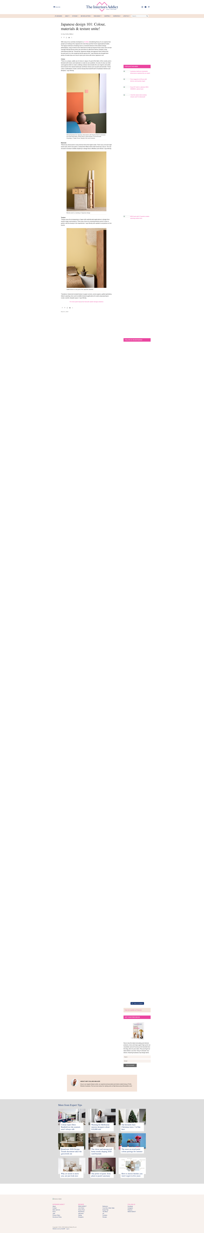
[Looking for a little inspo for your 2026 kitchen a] (137, 369)
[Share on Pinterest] (64, 37)
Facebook (130, 1206)
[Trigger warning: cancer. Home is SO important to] (137, 706)
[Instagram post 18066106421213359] (128, 348)
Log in (67, 1228)
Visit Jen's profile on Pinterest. (133, 1010)
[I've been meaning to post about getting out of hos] (146, 449)
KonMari (86, 42)
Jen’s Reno (81, 1208)
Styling (80, 1215)
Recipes (105, 1217)
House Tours (81, 1210)
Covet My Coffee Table (108, 1208)
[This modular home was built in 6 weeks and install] (146, 588)
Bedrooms (105, 1206)
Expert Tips (105, 1210)
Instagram (130, 1208)
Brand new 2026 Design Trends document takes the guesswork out (71, 1151)
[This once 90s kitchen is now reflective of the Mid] (146, 930)
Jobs (54, 1213)
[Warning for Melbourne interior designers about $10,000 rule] (102, 1109)
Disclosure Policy (57, 1217)
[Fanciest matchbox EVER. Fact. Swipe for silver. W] (137, 884)
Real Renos (81, 1211)
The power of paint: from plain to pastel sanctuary (101, 1174)
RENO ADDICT (82, 1206)
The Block (105, 1211)
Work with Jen (56, 1210)
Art (103, 1213)
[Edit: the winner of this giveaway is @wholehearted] (128, 647)
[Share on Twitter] (71, 37)
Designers (81, 1217)
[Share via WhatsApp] (66, 37)
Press (54, 1211)
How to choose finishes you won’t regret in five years (132, 1174)
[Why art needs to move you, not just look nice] (71, 1158)
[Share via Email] (69, 37)
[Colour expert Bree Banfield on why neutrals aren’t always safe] (71, 1109)
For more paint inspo (75, 301)
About (54, 1206)
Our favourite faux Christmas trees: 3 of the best (131, 1127)
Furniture (105, 1215)
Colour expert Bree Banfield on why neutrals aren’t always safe (70, 1127)
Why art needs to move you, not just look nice (70, 1174)
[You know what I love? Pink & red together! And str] (128, 887)
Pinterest (130, 1210)
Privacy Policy (56, 1215)
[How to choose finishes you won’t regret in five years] (132, 1158)
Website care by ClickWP (59, 1228)
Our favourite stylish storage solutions (92, 301)
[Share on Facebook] (61, 37)
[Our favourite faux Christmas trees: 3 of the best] (132, 1109)
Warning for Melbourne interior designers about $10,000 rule (100, 1127)
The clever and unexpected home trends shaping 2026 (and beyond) (101, 1151)
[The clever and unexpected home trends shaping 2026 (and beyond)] (102, 1134)
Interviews (81, 1213)
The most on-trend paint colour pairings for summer (132, 1150)
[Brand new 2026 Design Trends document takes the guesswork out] (71, 1134)
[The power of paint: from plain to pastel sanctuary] (102, 1158)
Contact (55, 1208)
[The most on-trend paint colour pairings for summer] (132, 1134)
